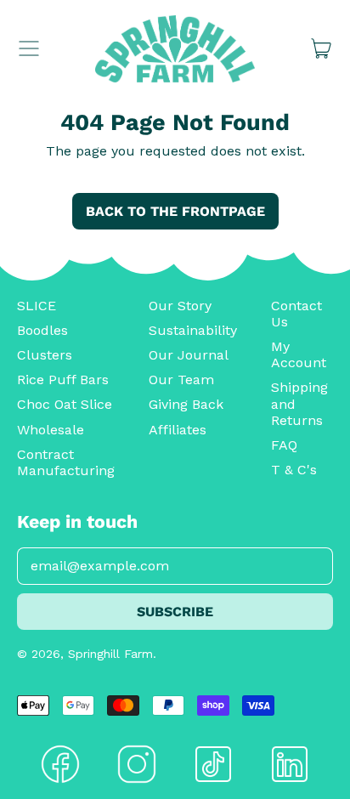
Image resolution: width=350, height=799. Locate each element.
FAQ (284, 445)
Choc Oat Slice (64, 404)
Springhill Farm (110, 653)
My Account (298, 354)
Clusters (44, 355)
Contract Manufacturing (66, 462)
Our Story (180, 306)
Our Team (181, 379)
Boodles (42, 330)
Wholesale (50, 430)
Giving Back (186, 404)
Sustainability (193, 330)
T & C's (294, 470)
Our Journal (189, 355)
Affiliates (177, 430)
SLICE (36, 306)
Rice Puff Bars (63, 379)
